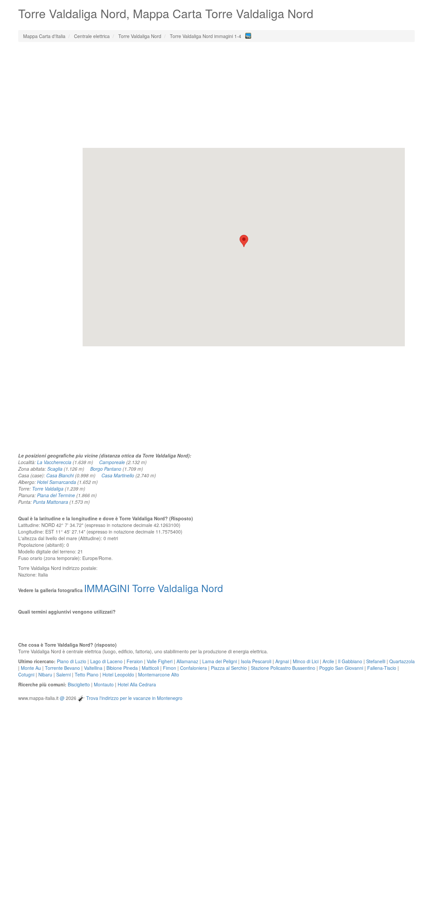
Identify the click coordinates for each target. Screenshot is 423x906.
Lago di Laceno (106, 661)
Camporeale (112, 462)
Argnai (282, 661)
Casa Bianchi (60, 475)
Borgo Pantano (105, 468)
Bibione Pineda (122, 668)
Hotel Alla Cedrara (137, 684)
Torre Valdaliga (47, 488)
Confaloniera (193, 668)
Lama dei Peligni (219, 661)
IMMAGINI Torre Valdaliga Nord (153, 588)
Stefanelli (375, 661)
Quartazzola (402, 661)
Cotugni (26, 674)
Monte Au (31, 668)
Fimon (169, 668)
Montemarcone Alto (158, 674)
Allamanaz (187, 661)
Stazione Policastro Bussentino (283, 668)
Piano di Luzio (71, 661)
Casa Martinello (117, 475)
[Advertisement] (216, 95)
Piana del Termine (56, 495)
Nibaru (45, 674)
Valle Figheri (160, 661)
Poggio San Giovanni (341, 668)
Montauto (104, 684)
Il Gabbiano (350, 661)
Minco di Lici (306, 661)
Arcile (328, 661)
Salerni (63, 674)
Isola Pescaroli (256, 661)
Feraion (135, 661)
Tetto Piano (86, 674)
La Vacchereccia (54, 462)
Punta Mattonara (50, 501)
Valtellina (93, 668)
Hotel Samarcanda (56, 482)
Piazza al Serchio (229, 668)
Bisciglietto (79, 684)
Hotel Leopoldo (118, 674)
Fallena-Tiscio (381, 668)
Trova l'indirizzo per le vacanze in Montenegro (134, 698)
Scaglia (54, 468)
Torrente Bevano (62, 668)
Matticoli (150, 668)
